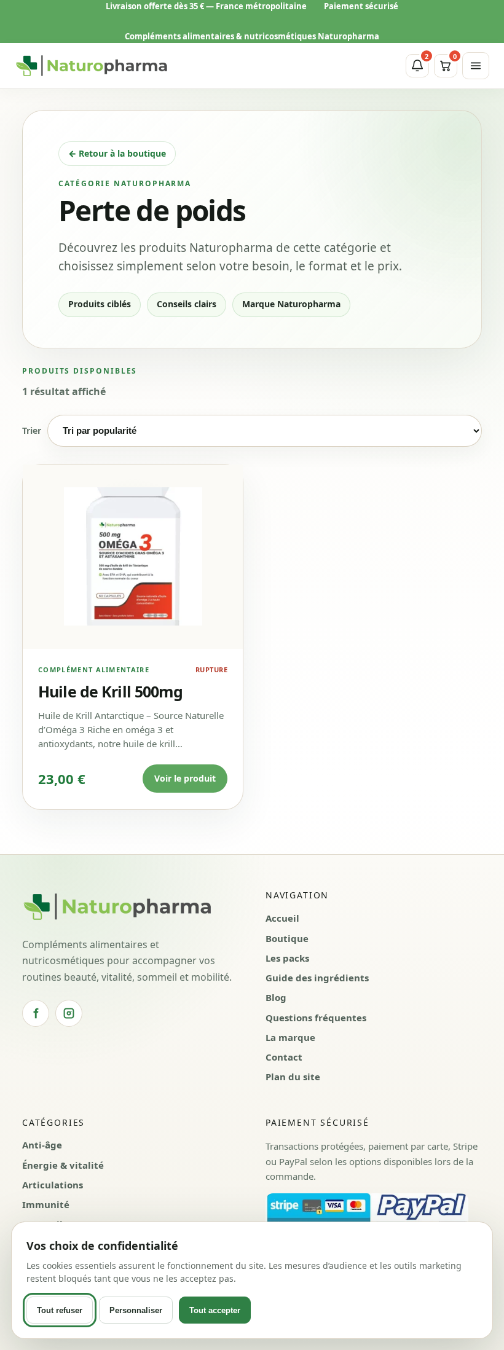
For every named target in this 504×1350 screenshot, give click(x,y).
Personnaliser (135, 1310)
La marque (290, 1037)
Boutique (287, 938)
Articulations (52, 1185)
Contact (284, 1057)
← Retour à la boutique (117, 153)
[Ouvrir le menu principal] (475, 65)
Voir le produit (185, 778)
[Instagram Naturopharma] (68, 1013)
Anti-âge (42, 1145)
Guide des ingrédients (317, 977)
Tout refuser (59, 1310)
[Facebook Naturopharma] (35, 1013)
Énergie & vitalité (63, 1165)
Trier (31, 430)
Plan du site (293, 1076)
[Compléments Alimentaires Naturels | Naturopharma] (91, 66)
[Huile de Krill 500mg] (133, 557)
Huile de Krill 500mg (110, 691)
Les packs (287, 958)
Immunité (45, 1204)
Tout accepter (214, 1310)
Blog (276, 997)
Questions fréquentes (316, 1017)
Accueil (282, 918)
